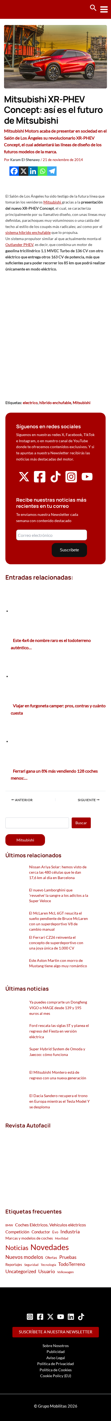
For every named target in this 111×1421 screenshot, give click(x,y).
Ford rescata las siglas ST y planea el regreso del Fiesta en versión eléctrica (59, 1031)
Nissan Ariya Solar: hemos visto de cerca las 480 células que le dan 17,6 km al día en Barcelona (57, 872)
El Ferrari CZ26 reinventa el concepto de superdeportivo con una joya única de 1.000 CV (56, 942)
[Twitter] (50, 1316)
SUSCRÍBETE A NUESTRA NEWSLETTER (55, 1332)
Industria (70, 1231)
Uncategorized (20, 1271)
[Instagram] (29, 1316)
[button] (93, 8)
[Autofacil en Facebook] (39, 482)
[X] (23, 171)
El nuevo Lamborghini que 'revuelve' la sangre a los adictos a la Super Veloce (58, 895)
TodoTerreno (71, 1264)
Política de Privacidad (55, 1363)
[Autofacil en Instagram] (71, 482)
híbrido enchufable (55, 402)
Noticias (16, 1247)
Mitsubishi (52, 202)
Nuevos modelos (24, 1257)
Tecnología (48, 1264)
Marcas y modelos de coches (29, 1238)
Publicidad (56, 1351)
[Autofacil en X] (24, 481)
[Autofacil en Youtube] (87, 480)
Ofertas (51, 1257)
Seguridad (31, 1265)
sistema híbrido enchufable (28, 232)
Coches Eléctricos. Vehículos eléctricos (50, 1224)
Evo (55, 1232)
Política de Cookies (56, 1370)
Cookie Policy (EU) (55, 1375)
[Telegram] (52, 171)
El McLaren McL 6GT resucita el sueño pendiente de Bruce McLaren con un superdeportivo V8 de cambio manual (58, 921)
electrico (30, 402)
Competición (17, 1231)
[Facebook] (14, 171)
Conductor (41, 1231)
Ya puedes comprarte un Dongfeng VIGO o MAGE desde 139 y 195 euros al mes (58, 1008)
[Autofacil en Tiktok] (55, 481)
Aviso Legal (55, 1357)
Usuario (46, 1271)
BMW (9, 1225)
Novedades (49, 1247)
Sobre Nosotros (56, 1345)
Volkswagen (65, 1272)
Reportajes (13, 1264)
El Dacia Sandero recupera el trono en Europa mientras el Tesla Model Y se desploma (59, 1101)
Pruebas (68, 1257)
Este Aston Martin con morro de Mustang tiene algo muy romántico (58, 963)
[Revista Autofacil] (45, 1162)
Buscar (81, 822)
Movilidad (61, 1238)
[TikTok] (81, 1316)
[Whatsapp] (42, 171)
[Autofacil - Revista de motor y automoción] (24, 9)
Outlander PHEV (19, 244)
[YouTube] (60, 1316)
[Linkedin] (33, 171)
